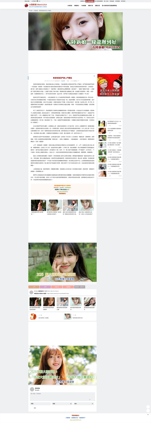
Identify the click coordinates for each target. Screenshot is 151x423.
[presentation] (86, 300)
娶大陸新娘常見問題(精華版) (109, 5)
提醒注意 (97, 5)
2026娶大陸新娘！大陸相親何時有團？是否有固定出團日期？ (114, 152)
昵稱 (32, 403)
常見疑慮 (112, 1)
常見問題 (117, 1)
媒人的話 (106, 1)
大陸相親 (83, 5)
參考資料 (123, 1)
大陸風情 (36, 10)
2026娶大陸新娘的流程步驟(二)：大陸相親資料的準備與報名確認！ (114, 166)
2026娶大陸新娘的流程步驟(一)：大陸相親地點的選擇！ (114, 173)
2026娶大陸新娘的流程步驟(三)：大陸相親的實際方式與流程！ (114, 159)
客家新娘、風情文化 (80, 287)
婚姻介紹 (90, 5)
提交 (35, 408)
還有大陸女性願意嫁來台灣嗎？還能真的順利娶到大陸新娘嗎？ (70, 214)
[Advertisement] (75, 62)
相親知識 (82, 1)
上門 (34, 287)
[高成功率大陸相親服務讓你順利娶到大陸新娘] (110, 85)
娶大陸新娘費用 (99, 1)
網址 (76, 403)
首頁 (31, 10)
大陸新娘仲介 (41, 291)
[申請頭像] (93, 389)
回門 (45, 287)
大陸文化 (57, 287)
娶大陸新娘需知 (90, 1)
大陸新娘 (69, 5)
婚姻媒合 (76, 5)
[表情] (92, 399)
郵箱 (54, 403)
